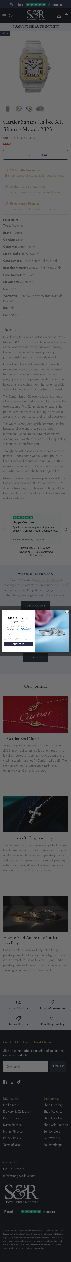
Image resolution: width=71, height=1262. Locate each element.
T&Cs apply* (26, 629)
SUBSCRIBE (18, 644)
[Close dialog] (66, 612)
